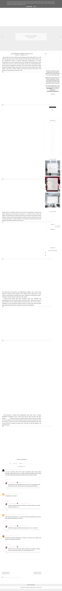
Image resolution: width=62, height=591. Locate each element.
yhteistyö (52, 155)
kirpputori (52, 134)
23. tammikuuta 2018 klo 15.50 (13, 535)
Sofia (6, 535)
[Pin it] (16, 463)
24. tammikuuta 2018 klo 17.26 (24, 546)
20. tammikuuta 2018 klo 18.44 (16, 493)
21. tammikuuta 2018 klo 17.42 (24, 525)
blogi (52, 129)
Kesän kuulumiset (31, 36)
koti (23, 463)
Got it (34, 6)
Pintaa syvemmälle (52, 122)
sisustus (32, 463)
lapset (25, 463)
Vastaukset (9, 479)
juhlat (52, 132)
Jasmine (6, 469)
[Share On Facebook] (13, 463)
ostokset (52, 146)
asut (52, 127)
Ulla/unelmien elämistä (9, 514)
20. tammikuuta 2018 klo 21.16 (21, 514)
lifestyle (52, 139)
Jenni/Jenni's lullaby (12, 482)
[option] (31, 36)
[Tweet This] (14, 463)
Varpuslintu (7, 493)
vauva (52, 151)
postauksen (8, 418)
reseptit (53, 148)
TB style (53, 124)
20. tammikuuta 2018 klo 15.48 (24, 482)
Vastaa (6, 476)
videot (52, 153)
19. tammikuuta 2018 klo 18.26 (15, 469)
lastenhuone (28, 463)
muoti (52, 141)
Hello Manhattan (38, 587)
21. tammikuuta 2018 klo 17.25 (24, 503)
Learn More (29, 6)
